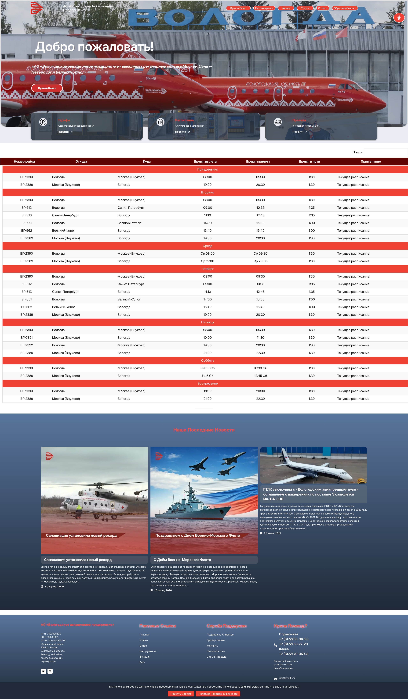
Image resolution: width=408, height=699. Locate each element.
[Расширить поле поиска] (375, 8)
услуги (143, 640)
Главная (144, 634)
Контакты (212, 645)
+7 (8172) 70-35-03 (293, 654)
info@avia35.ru (287, 678)
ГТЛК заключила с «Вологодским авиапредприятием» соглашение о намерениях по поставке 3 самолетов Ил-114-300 (201, 494)
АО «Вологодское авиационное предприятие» (77, 625)
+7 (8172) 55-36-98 (294, 639)
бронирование (216, 640)
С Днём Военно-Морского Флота (72, 560)
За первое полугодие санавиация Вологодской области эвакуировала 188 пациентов (311, 491)
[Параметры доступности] (399, 18)
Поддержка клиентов (220, 634)
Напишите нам (216, 651)
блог (142, 662)
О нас (143, 645)
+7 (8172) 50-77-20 (293, 644)
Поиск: (358, 152)
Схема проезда (216, 656)
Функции (144, 656)
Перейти (63, 131)
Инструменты (147, 651)
